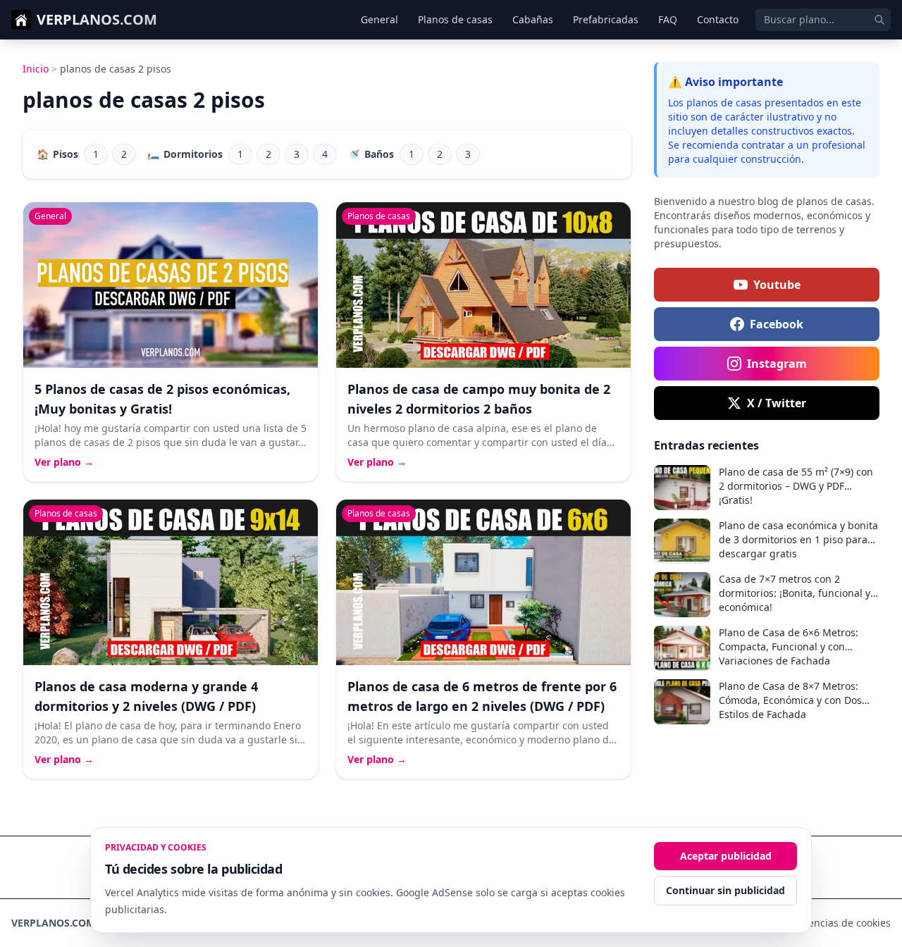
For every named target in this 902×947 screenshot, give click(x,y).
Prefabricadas (605, 19)
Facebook (776, 324)
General (379, 19)
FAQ (667, 19)
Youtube (777, 284)
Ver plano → (64, 462)
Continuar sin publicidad (725, 890)
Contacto (718, 19)
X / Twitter (776, 403)
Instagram (777, 363)
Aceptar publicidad (726, 855)
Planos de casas (455, 19)
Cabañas (532, 19)
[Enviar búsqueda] (879, 19)
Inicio (36, 68)
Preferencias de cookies (835, 922)
